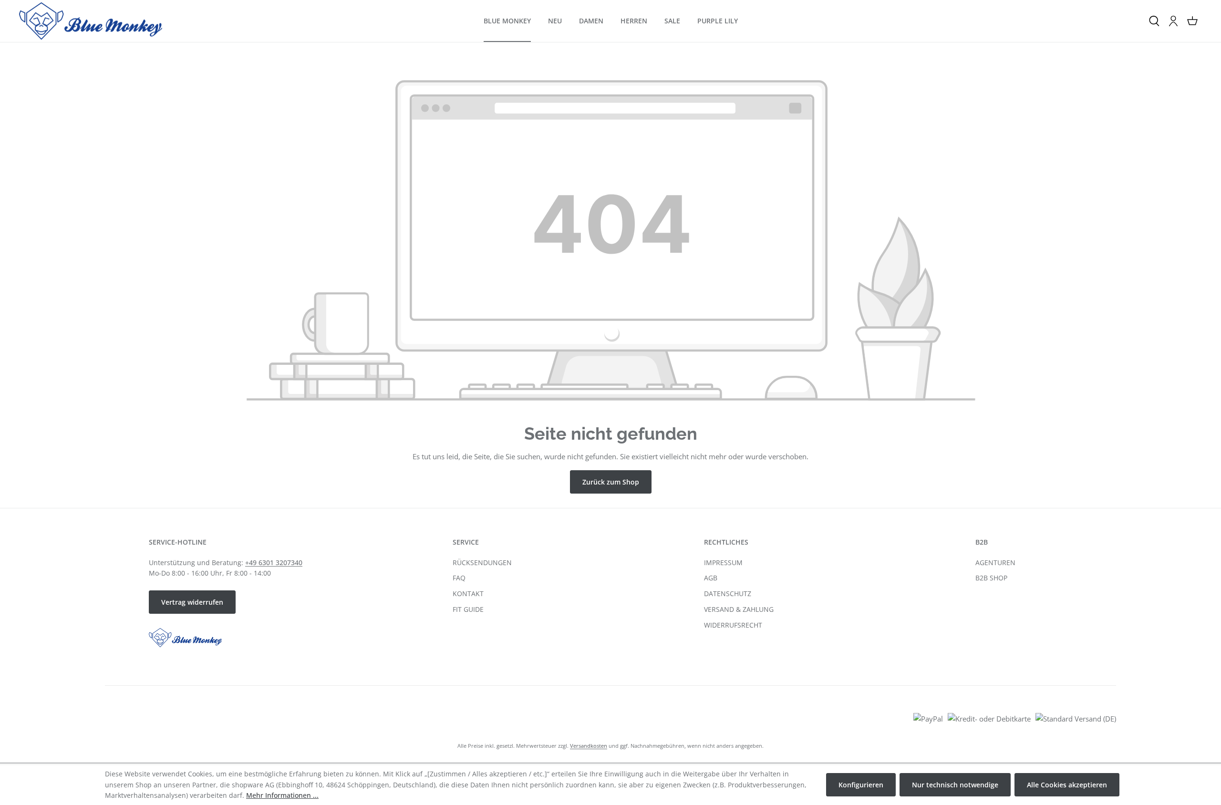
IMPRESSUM (723, 562)
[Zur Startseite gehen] (90, 21)
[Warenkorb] (1192, 21)
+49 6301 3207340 (273, 562)
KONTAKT (468, 593)
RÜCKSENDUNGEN (482, 562)
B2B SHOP (991, 577)
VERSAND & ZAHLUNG (739, 609)
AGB (710, 577)
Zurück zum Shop (610, 481)
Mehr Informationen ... (282, 795)
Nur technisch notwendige (955, 784)
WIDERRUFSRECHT (733, 625)
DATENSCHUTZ (727, 593)
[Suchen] (1154, 21)
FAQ (459, 577)
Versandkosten (588, 745)
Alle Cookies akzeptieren (1067, 784)
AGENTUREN (995, 562)
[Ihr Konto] (1173, 21)
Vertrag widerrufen (192, 602)
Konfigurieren (860, 784)
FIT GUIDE (468, 609)
